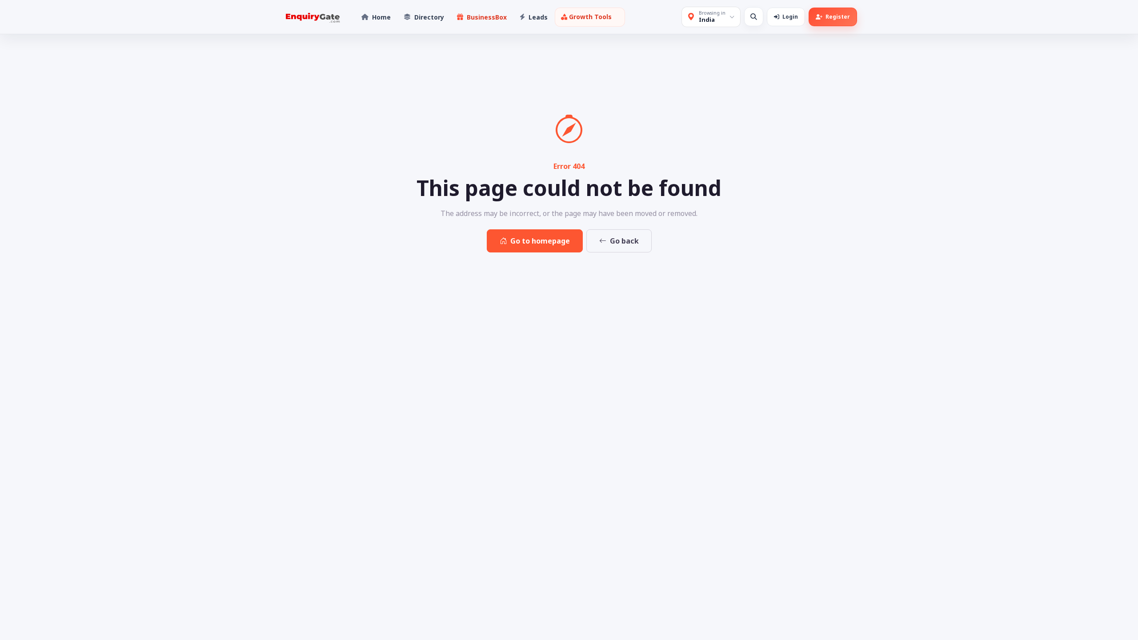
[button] (590, 17)
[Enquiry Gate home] (312, 17)
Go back (624, 241)
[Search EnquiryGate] (753, 16)
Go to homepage (540, 241)
